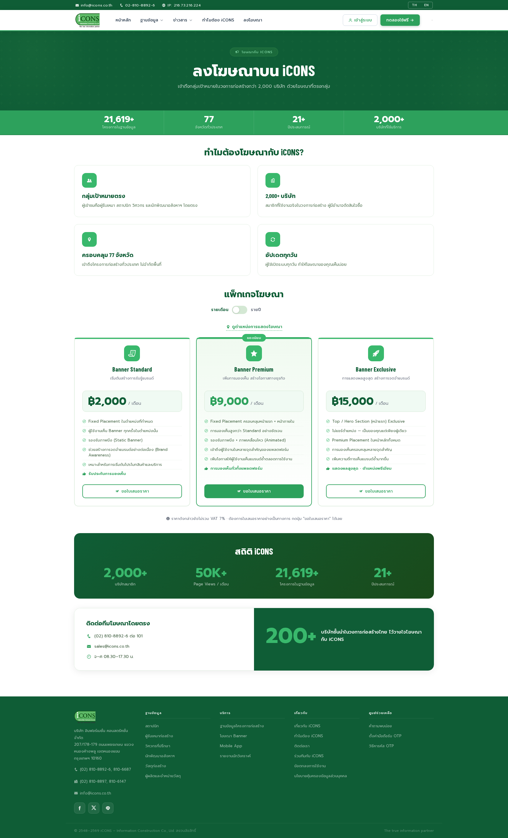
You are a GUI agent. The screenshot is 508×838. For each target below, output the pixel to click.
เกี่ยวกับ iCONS (307, 726)
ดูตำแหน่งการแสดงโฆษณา (257, 327)
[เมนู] (432, 20)
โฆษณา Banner (233, 736)
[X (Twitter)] (93, 808)
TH (414, 5)
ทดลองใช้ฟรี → (400, 20)
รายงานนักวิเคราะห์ (235, 756)
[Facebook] (79, 808)
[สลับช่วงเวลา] (239, 310)
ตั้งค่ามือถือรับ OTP (385, 736)
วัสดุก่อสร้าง (155, 766)
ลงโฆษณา (252, 20)
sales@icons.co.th (111, 646)
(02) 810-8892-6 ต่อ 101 (118, 636)
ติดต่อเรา (302, 746)
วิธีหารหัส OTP (381, 746)
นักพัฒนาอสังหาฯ (160, 756)
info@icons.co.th (95, 5)
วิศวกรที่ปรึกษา (157, 746)
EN (426, 5)
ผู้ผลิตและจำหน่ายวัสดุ (163, 776)
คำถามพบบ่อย (380, 726)
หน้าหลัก (123, 20)
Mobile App (231, 746)
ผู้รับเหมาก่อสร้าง (159, 736)
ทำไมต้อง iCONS (218, 20)
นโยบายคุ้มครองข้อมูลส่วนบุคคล (320, 776)
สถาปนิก (152, 726)
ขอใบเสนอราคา (135, 491)
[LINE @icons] (107, 808)
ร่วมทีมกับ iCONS (309, 756)
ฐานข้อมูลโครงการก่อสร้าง (242, 726)
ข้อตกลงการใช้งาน (310, 766)
